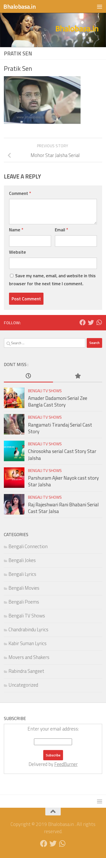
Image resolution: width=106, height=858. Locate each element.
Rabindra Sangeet (26, 671)
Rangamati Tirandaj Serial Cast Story (60, 428)
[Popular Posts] (77, 376)
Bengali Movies (23, 587)
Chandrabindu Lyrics (28, 629)
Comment (20, 193)
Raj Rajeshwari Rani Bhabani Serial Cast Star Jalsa (63, 508)
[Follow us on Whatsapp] (99, 322)
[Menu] (99, 6)
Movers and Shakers (28, 657)
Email (61, 229)
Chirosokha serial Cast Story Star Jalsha (62, 454)
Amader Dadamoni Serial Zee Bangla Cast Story (57, 401)
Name (16, 229)
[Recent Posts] (28, 376)
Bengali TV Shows (45, 391)
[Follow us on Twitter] (91, 322)
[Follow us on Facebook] (83, 322)
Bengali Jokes (22, 560)
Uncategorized (23, 684)
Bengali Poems (23, 601)
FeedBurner (66, 764)
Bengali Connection (28, 546)
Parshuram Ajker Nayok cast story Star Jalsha (63, 481)
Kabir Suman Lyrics (27, 643)
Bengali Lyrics (22, 574)
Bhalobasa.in (19, 6)
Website (17, 252)
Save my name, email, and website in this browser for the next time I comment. (52, 279)
